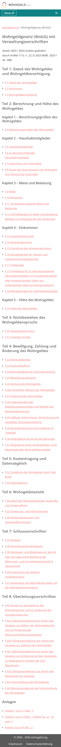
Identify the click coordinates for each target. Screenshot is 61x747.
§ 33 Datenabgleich (16, 483)
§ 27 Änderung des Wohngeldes (24, 396)
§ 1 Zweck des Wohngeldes (21, 82)
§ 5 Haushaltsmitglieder (19, 146)
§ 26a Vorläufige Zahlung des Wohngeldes (30, 390)
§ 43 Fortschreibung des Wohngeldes (27, 682)
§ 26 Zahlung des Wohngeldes (23, 384)
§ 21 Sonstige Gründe (17, 337)
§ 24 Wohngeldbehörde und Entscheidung (30, 372)
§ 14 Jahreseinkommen (18, 242)
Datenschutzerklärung (39, 744)
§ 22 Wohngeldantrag (17, 359)
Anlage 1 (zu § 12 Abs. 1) (19, 710)
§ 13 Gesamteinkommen (19, 236)
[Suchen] (56, 13)
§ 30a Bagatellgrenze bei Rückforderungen (30, 439)
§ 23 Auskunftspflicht (17, 365)
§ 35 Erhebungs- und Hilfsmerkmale (26, 511)
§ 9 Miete (10, 191)
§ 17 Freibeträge (14, 265)
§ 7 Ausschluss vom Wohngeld (23, 163)
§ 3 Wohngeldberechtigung (21, 94)
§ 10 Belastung (13, 197)
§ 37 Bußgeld (12, 540)
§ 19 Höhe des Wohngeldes (21, 308)
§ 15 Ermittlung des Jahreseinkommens (28, 248)
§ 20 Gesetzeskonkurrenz (19, 331)
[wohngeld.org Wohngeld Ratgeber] (16, 4)
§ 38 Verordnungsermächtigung (24, 546)
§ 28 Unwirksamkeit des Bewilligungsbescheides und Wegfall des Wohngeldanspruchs (29, 406)
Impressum (15, 744)
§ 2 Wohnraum (14, 88)
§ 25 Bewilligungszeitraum (20, 378)
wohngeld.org (10, 27)
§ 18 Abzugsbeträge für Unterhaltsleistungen (31, 291)
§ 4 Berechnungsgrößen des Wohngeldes (29, 129)
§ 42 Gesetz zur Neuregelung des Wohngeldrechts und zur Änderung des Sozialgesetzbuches (28, 610)
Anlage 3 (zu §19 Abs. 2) (19, 727)
